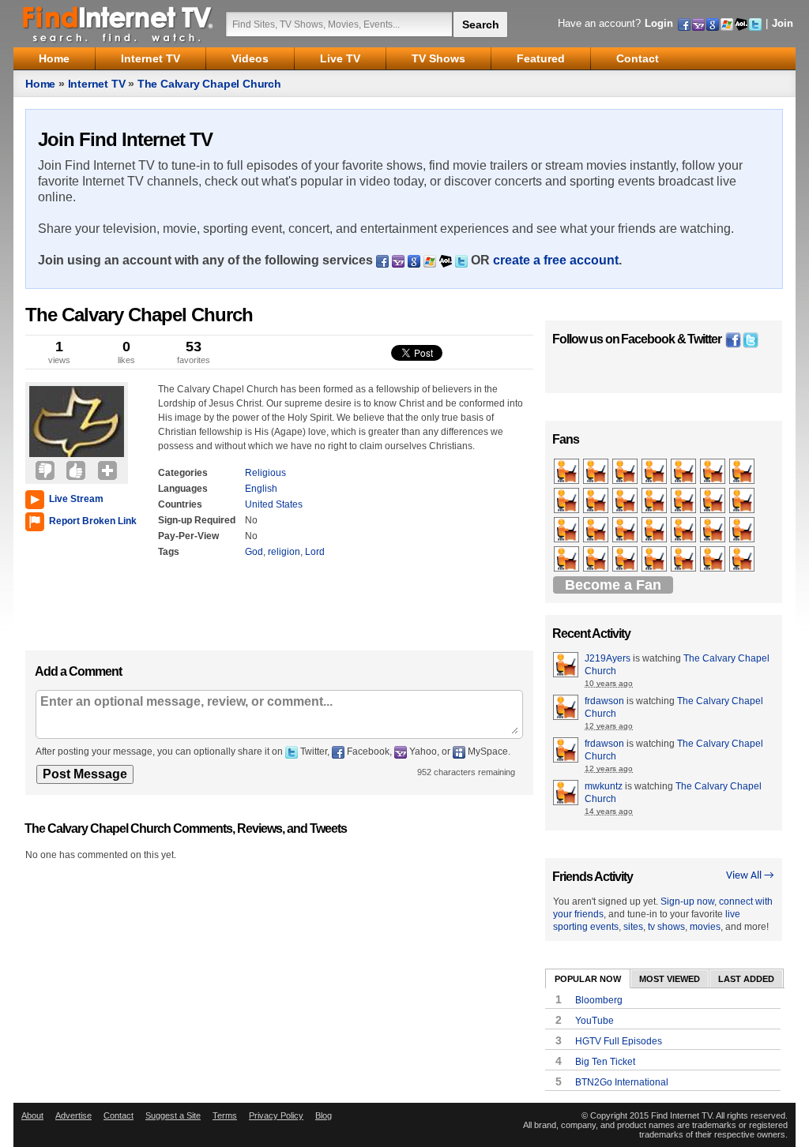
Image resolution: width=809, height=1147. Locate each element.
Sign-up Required (196, 520)
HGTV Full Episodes (618, 1041)
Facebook (648, 339)
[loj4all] (626, 530)
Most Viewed (669, 979)
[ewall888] (597, 559)
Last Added (746, 979)
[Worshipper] (626, 559)
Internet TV (97, 83)
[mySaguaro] (743, 472)
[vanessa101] (626, 472)
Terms (225, 1115)
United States (274, 504)
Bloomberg (599, 1000)
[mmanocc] (684, 472)
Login (659, 23)
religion (284, 551)
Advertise (73, 1115)
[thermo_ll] (597, 501)
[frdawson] (597, 472)
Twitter (704, 339)
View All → (750, 876)
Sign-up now (687, 901)
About (32, 1115)
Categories (183, 472)
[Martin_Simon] (743, 501)
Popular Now (588, 979)
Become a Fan (613, 585)
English (261, 488)
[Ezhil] (714, 530)
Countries (180, 504)
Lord (315, 551)
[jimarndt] (597, 530)
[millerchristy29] (626, 501)
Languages (183, 488)
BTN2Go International (621, 1082)
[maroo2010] (743, 530)
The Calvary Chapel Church (209, 83)
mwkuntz (604, 786)
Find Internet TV (118, 23)
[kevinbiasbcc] (714, 501)
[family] (714, 559)
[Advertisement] (72, 587)
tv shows (666, 926)
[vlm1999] (567, 530)
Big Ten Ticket (605, 1061)
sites (633, 926)
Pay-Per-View (188, 536)
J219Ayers (607, 658)
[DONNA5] (567, 472)
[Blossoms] (567, 559)
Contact (118, 1115)
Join (782, 23)
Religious (265, 472)
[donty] (684, 501)
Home (40, 83)
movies (705, 926)
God (254, 551)
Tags (168, 551)
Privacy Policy (276, 1115)
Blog (323, 1115)
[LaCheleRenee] (655, 559)
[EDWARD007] (743, 559)
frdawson (604, 701)
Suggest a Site (173, 1115)
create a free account (556, 260)
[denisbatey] (684, 559)
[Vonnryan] (714, 472)
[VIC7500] (655, 472)
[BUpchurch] (655, 501)
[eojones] (655, 530)
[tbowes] (567, 501)
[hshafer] (684, 530)
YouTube (594, 1020)
